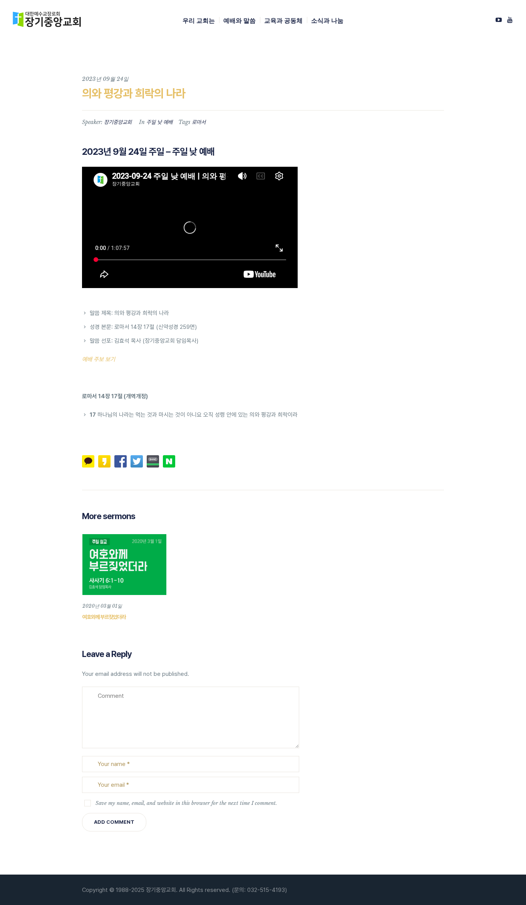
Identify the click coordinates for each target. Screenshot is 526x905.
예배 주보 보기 (98, 359)
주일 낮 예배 (159, 122)
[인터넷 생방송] (499, 20)
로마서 (199, 122)
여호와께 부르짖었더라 (104, 617)
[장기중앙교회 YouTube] (510, 20)
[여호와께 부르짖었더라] (124, 564)
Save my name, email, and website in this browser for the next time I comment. (186, 803)
